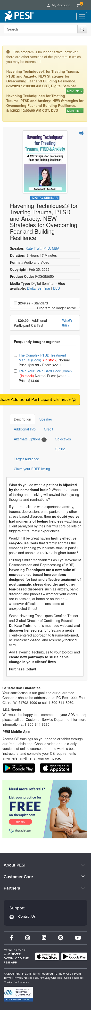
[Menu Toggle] (81, 16)
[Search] (82, 29)
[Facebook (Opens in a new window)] (12, 938)
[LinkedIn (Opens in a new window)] (44, 938)
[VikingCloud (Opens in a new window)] (18, 994)
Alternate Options (29, 439)
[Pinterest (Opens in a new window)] (60, 938)
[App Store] (47, 956)
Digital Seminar (45, 198)
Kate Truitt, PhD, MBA (42, 248)
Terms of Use (62, 973)
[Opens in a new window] (44, 809)
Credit (48, 429)
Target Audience (26, 458)
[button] (81, 133)
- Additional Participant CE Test (30, 323)
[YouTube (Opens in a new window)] (78, 938)
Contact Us (27, 916)
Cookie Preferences (16, 982)
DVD (56, 288)
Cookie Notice (73, 978)
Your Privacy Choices (48, 978)
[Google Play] (74, 956)
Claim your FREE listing (32, 468)
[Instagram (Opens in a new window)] (27, 938)
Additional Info (25, 429)
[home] (19, 16)
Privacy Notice (23, 978)
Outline (60, 448)
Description (22, 419)
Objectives (63, 439)
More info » (74, 91)
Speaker (45, 419)
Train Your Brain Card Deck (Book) (45, 370)
